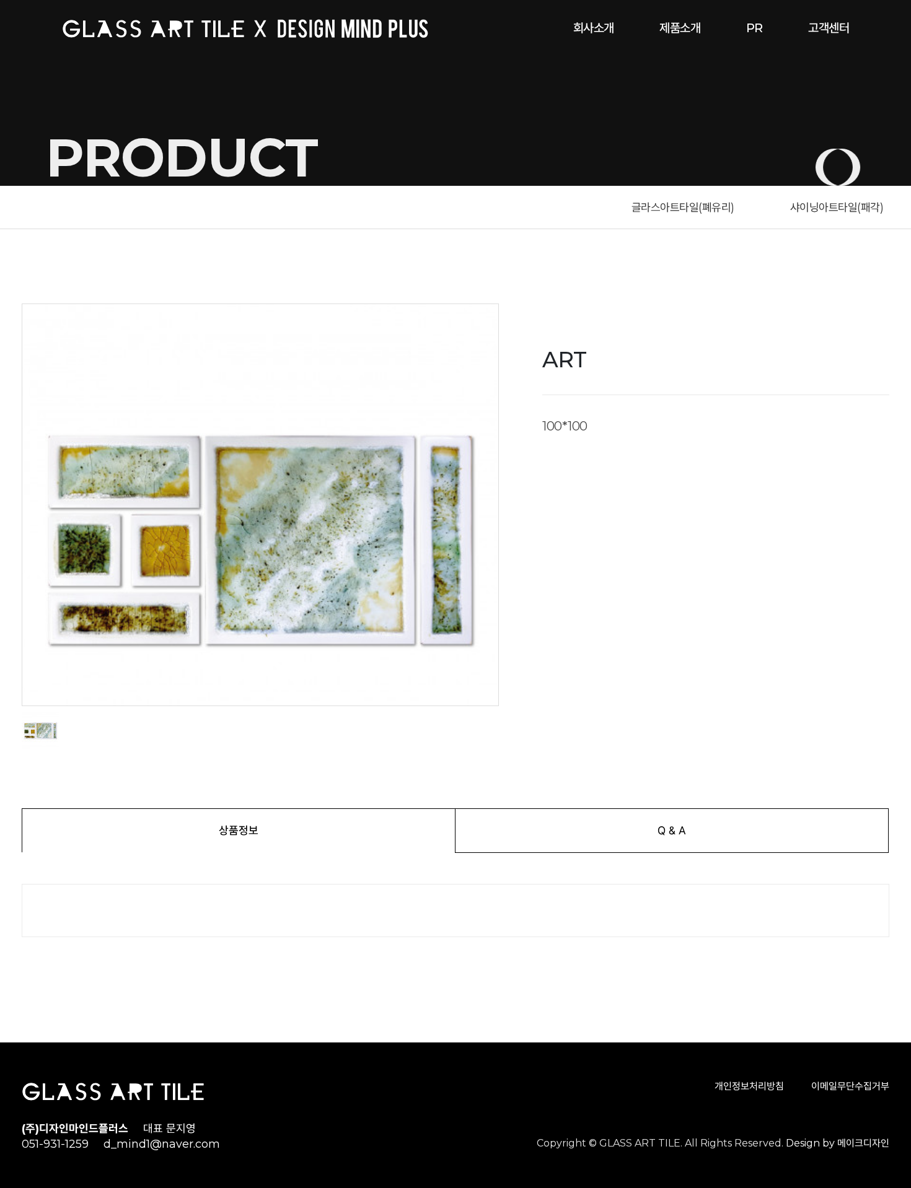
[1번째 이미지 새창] (40, 730)
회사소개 (593, 27)
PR (754, 27)
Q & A (672, 830)
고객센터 (828, 27)
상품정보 (238, 830)
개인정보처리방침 (749, 1086)
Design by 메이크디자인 (837, 1143)
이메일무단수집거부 (850, 1086)
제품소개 (679, 27)
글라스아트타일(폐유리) (683, 207)
